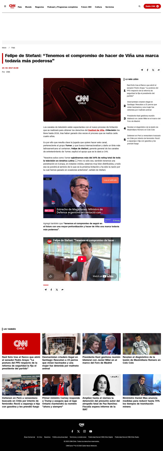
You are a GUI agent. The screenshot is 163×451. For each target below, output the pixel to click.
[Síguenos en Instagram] (85, 431)
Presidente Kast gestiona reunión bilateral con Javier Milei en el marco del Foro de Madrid (143, 118)
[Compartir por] (158, 70)
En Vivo (39, 437)
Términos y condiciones (78, 437)
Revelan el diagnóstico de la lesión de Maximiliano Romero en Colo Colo (142, 128)
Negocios (39, 7)
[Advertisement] (21, 224)
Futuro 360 (86, 7)
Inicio (4, 47)
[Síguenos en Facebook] (72, 431)
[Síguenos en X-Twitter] (78, 431)
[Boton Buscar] (140, 6)
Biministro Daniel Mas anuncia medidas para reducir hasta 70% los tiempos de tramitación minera (141, 402)
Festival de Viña (96, 130)
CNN (8, 72)
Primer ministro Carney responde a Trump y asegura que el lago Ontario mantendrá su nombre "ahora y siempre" (61, 402)
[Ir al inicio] (12, 6)
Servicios (109, 7)
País (20, 7)
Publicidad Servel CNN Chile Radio (127, 437)
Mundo (28, 7)
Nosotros (47, 437)
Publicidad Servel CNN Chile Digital (100, 437)
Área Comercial (29, 437)
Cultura (98, 7)
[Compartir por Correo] (142, 70)
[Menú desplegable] (5, 6)
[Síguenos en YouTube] (91, 431)
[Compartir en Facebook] (147, 70)
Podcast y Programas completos (62, 7)
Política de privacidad (60, 437)
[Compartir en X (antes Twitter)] (153, 70)
